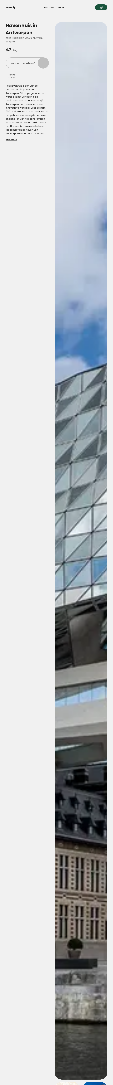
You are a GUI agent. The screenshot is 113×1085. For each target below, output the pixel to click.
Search (62, 7)
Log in (101, 7)
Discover (49, 7)
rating (14, 50)
